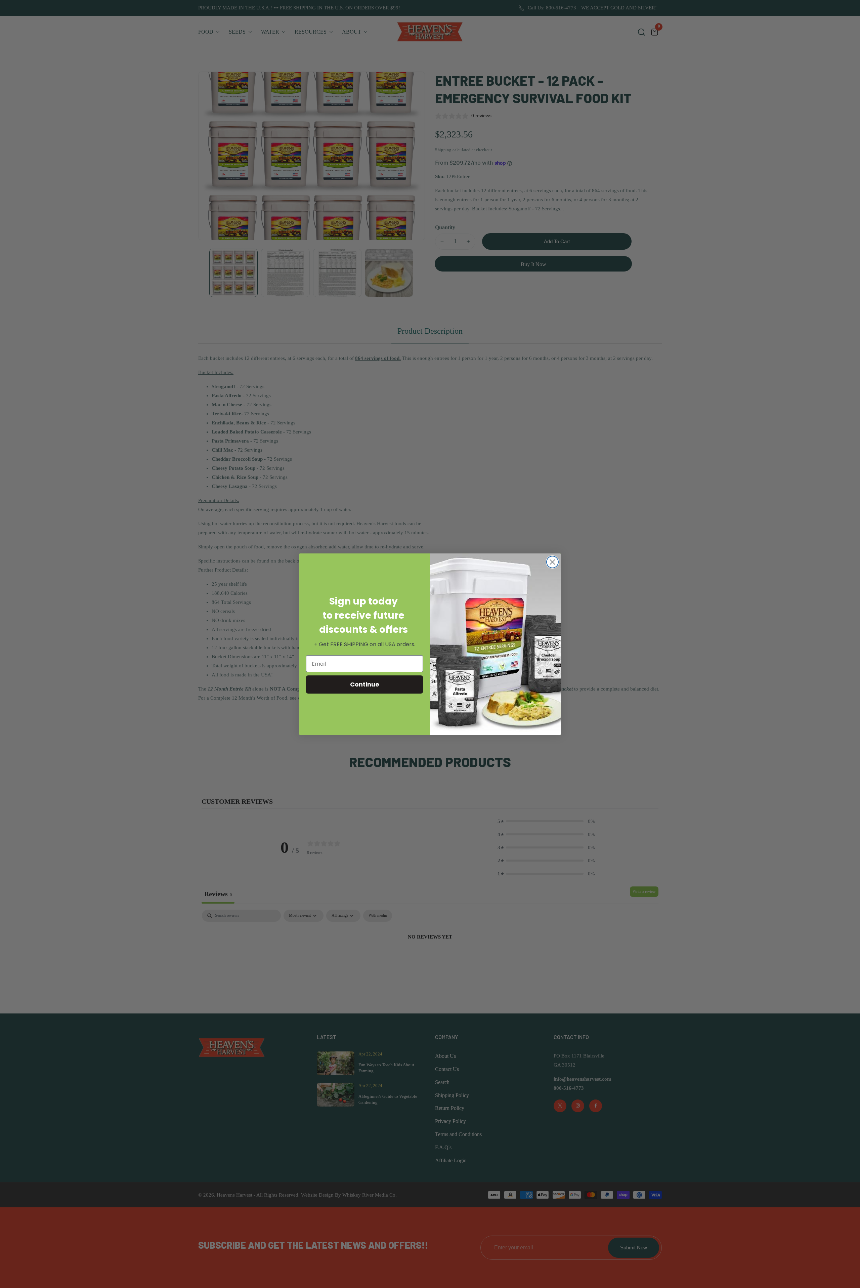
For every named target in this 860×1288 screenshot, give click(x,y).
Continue (364, 684)
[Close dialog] (552, 562)
